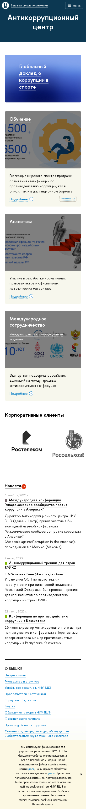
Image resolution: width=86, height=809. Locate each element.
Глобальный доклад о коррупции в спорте (33, 76)
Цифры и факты (15, 675)
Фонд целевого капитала (22, 719)
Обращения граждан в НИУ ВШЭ (28, 712)
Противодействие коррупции (25, 725)
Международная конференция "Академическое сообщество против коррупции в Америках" (36, 504)
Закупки (10, 706)
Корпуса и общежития (20, 700)
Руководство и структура (22, 681)
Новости (13, 485)
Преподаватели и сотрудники (25, 694)
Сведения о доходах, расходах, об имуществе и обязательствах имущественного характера (37, 733)
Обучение (20, 119)
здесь (30, 769)
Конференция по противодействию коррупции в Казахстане (36, 618)
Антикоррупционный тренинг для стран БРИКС (40, 565)
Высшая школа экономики (29, 5)
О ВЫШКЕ (13, 668)
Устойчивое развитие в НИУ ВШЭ (28, 688)
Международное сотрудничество (28, 321)
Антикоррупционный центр (43, 22)
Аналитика (21, 221)
